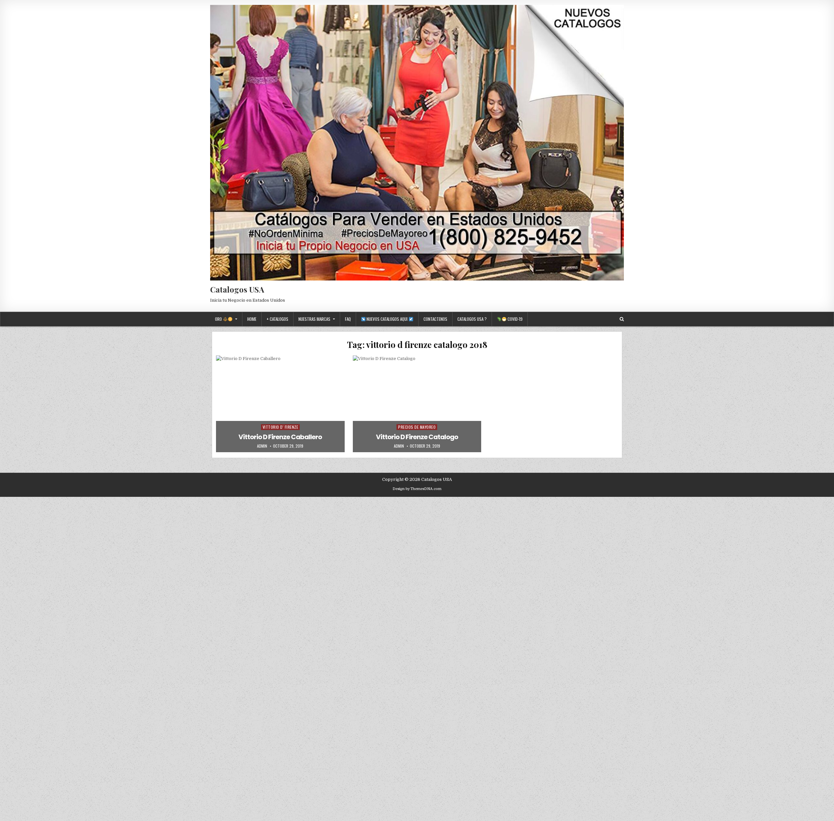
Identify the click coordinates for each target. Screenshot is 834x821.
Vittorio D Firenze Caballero (280, 436)
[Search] (622, 319)
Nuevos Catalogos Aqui (387, 319)
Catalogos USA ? (472, 319)
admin (262, 446)
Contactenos (435, 319)
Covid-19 (515, 319)
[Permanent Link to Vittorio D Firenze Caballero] (280, 403)
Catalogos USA (237, 289)
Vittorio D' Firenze (280, 427)
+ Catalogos (277, 319)
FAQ (348, 319)
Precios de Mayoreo (417, 427)
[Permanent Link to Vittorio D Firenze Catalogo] (417, 403)
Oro (219, 319)
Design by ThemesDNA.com (417, 489)
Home (251, 319)
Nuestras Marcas (314, 319)
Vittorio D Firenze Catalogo (417, 436)
